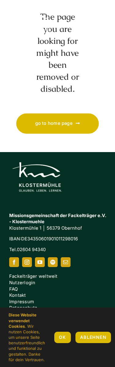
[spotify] (53, 262)
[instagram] (27, 262)
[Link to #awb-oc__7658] (99, 20)
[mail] (66, 262)
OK (62, 337)
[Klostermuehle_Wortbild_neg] (40, 156)
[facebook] (14, 262)
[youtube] (40, 262)
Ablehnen (93, 337)
